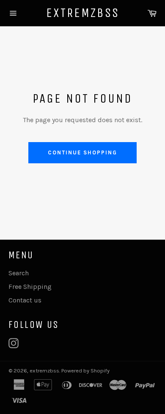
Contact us (24, 300)
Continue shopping (82, 152)
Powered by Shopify (85, 370)
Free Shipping (30, 287)
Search (18, 273)
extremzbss (82, 12)
